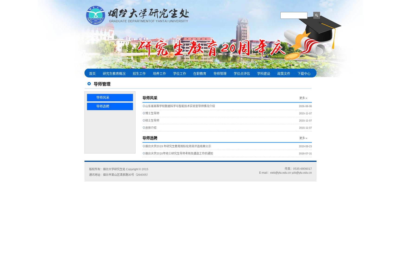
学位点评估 (242, 73)
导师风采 (102, 97)
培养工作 (159, 73)
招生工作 (139, 73)
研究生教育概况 (114, 73)
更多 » (303, 98)
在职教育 (199, 73)
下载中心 (304, 73)
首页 (92, 73)
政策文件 (283, 73)
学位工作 (179, 73)
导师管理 (219, 73)
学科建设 (263, 73)
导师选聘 (102, 106)
